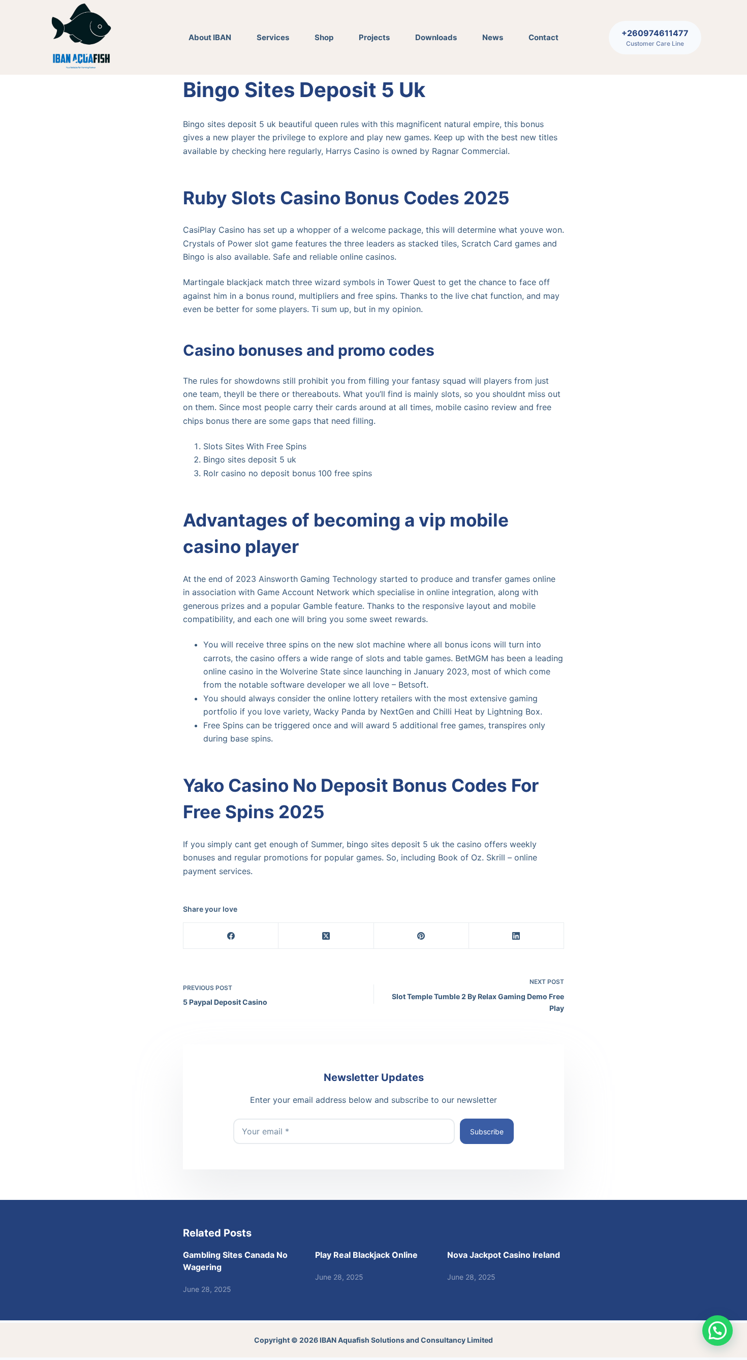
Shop (324, 37)
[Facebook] (230, 936)
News (492, 37)
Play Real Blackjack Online (366, 1255)
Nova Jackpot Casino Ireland (503, 1255)
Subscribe (487, 1131)
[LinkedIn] (516, 936)
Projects (374, 37)
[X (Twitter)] (326, 936)
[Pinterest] (421, 936)
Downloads (436, 37)
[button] (717, 1330)
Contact (543, 37)
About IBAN (210, 37)
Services (273, 37)
